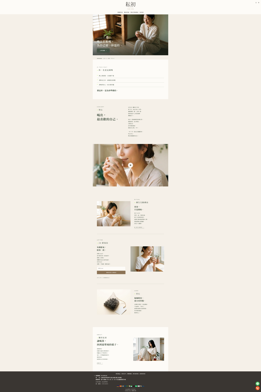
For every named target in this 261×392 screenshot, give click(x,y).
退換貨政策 (142, 374)
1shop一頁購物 (131, 390)
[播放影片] (130, 165)
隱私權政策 (135, 374)
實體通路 (129, 374)
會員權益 (118, 374)
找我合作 (123, 374)
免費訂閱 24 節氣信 (111, 272)
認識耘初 (99, 363)
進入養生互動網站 (138, 227)
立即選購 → (103, 50)
